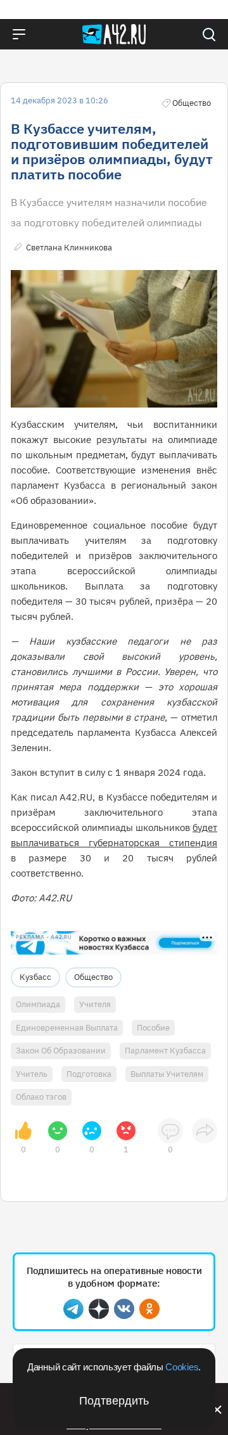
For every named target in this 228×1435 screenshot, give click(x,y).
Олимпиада (38, 1004)
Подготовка (88, 1074)
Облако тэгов (41, 1096)
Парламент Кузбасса (165, 1050)
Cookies (181, 1366)
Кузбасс (35, 977)
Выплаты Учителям (166, 1074)
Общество (93, 977)
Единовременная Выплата (67, 1027)
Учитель (32, 1074)
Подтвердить (114, 1400)
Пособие (153, 1027)
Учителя (95, 1004)
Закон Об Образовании (61, 1050)
